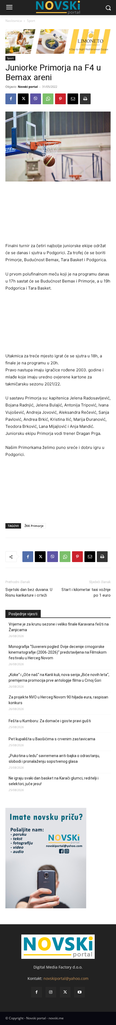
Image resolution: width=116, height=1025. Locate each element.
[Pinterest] (60, 98)
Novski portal (28, 87)
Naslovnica (13, 20)
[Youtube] (79, 992)
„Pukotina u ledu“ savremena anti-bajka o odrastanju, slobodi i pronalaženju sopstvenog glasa (54, 759)
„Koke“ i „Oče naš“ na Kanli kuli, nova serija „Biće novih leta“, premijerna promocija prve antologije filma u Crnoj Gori (59, 678)
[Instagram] (51, 992)
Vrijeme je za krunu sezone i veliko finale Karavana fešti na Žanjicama (59, 627)
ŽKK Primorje (34, 526)
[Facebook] (10, 98)
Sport (31, 20)
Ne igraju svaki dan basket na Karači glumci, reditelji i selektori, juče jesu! (53, 781)
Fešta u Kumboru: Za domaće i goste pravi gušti (50, 721)
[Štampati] (85, 98)
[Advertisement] (58, 214)
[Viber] (35, 98)
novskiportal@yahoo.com (65, 978)
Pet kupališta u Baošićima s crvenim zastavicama (52, 739)
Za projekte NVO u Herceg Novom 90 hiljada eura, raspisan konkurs (58, 700)
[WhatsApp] (48, 98)
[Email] (72, 98)
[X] (23, 98)
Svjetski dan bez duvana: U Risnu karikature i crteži (28, 592)
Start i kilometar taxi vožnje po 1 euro (86, 592)
